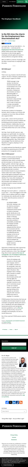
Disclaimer (14, 439)
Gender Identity (7, 322)
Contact (14, 437)
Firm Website (12, 1)
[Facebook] (7, 402)
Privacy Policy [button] (17, 462)
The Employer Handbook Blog (14, 6)
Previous (4, 329)
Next (16, 329)
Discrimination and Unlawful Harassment (15, 320)
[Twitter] (10, 402)
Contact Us (20, 1)
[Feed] (20, 402)
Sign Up (14, 348)
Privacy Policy (14, 435)
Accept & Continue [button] (7, 464)
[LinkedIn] (14, 402)
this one (20, 308)
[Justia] (17, 402)
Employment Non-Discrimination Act (12, 49)
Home (4, 1)
